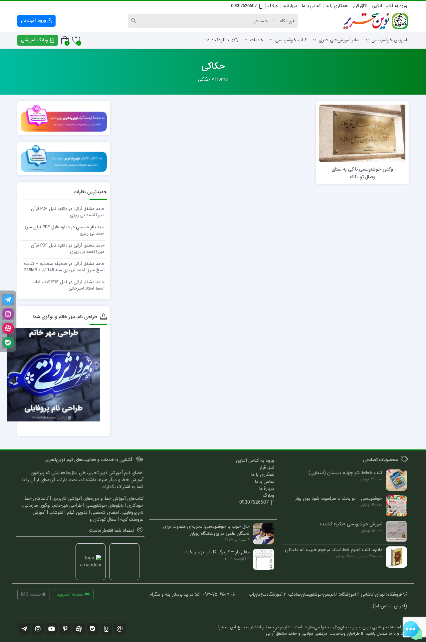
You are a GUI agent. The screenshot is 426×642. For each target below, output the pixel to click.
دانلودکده (220, 40)
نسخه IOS (31, 594)
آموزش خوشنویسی (389, 40)
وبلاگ (272, 5)
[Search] (134, 21)
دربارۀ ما (290, 5)
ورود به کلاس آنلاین (389, 5)
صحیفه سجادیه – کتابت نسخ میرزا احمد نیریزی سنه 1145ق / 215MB (64, 267)
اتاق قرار (360, 5)
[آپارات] (8, 328)
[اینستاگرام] (8, 314)
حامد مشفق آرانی (89, 208)
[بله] (8, 342)
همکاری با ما (336, 5)
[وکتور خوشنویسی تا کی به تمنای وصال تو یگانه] (362, 133)
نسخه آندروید (71, 594)
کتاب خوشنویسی (291, 40)
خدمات (256, 40)
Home (221, 79)
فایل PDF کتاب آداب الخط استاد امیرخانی (68, 285)
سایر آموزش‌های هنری (339, 40)
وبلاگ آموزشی (35, 40)
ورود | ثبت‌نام (34, 20)
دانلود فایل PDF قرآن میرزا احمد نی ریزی (64, 230)
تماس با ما (311, 5)
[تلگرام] (8, 300)
